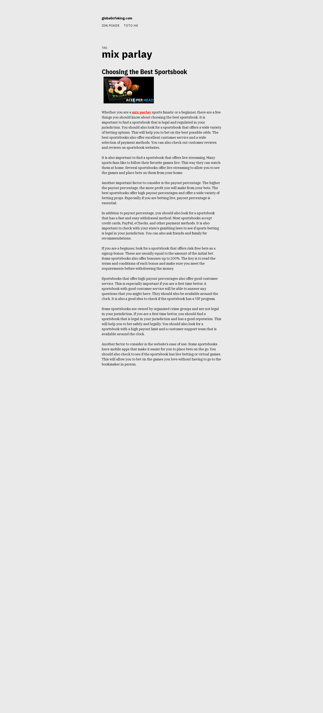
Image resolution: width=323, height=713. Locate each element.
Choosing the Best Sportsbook (144, 71)
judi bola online (87, 97)
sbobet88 (90, 117)
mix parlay (90, 104)
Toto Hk (131, 25)
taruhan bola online (85, 158)
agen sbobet (89, 84)
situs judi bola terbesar (84, 138)
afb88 (78, 84)
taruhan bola (88, 151)
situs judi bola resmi (85, 131)
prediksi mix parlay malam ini (81, 111)
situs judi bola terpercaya (83, 144)
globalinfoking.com (117, 18)
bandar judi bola (87, 91)
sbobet (80, 117)
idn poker (110, 25)
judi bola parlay (74, 104)
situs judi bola (88, 124)
